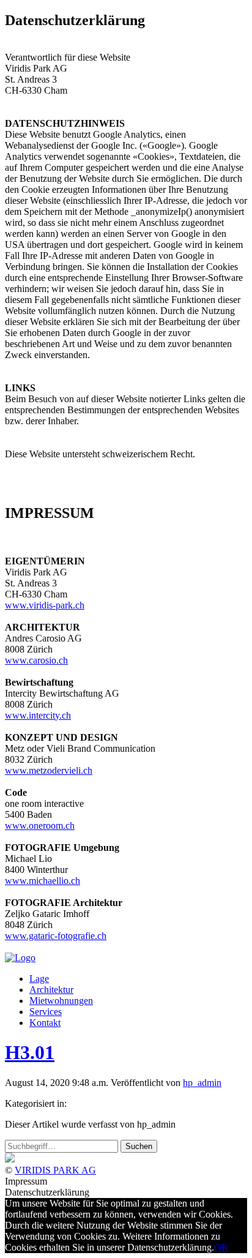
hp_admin (202, 1082)
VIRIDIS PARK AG (55, 1170)
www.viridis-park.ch (44, 605)
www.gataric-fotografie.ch (55, 935)
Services (45, 1011)
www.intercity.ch (38, 715)
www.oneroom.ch (40, 825)
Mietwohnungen (61, 1000)
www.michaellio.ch (42, 880)
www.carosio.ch (36, 660)
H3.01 (29, 1052)
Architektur (51, 989)
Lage (39, 978)
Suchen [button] (138, 1146)
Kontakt (45, 1022)
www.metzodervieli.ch (48, 770)
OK (221, 1247)
